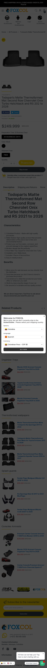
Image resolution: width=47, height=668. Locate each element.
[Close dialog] (44, 316)
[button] (7, 663)
